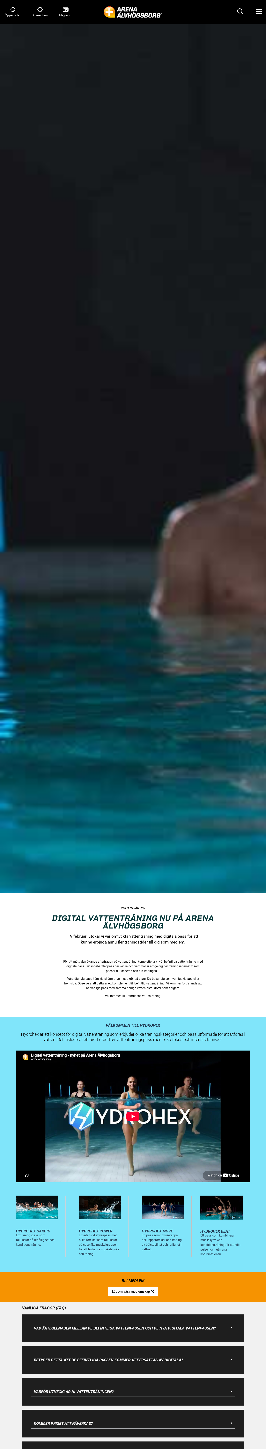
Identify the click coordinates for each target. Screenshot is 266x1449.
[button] (133, 1328)
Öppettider (13, 15)
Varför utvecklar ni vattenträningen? (74, 1391)
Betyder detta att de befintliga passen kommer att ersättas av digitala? (108, 1360)
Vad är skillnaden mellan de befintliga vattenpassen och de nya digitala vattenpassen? (125, 1328)
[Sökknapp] (240, 12)
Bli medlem (40, 15)
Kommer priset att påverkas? (63, 1423)
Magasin (65, 15)
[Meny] (259, 12)
